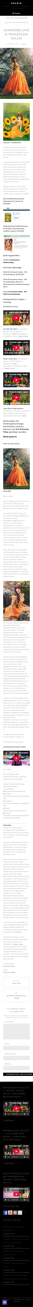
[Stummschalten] (24, 1114)
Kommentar (9, 1022)
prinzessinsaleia (19, 18)
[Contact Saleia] (20, 1212)
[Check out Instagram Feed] (15, 1212)
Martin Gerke (23, 336)
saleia (24, 43)
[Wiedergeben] (6, 1114)
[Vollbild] (27, 1114)
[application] (16, 1108)
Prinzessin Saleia (9, 972)
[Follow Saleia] (5, 1212)
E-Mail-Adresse (10, 1054)
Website (7, 1064)
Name (7, 1044)
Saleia (16, 3)
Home (8, 18)
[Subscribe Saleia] (10, 1212)
